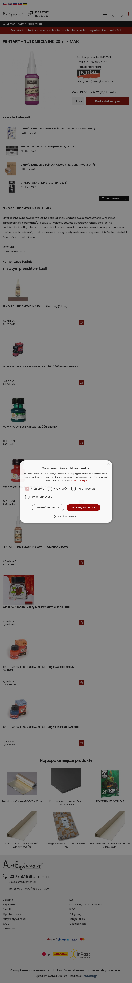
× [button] (108, 464)
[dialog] (66, 491)
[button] (66, 516)
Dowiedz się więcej (78, 480)
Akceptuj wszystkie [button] (83, 507)
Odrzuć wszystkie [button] (48, 507)
